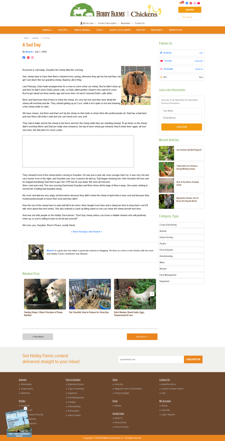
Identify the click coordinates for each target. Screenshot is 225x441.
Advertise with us (169, 384)
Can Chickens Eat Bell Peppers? (189, 150)
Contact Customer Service (172, 388)
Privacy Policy (120, 422)
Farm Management (76, 397)
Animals (46, 30)
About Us (119, 418)
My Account (88, 23)
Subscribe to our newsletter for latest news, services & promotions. (179, 102)
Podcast (140, 30)
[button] (152, 294)
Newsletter (125, 23)
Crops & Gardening (76, 388)
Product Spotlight (122, 393)
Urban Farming (74, 415)
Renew (165, 405)
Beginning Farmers (76, 384)
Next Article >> (142, 336)
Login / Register (168, 414)
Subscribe (190, 9)
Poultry (62, 30)
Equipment (72, 393)
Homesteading (74, 406)
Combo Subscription (107, 23)
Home (26, 38)
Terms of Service (122, 427)
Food (99, 30)
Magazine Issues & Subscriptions (128, 388)
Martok (29, 51)
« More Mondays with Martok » (86, 231)
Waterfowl (25, 393)
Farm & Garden (81, 30)
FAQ (163, 393)
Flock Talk (25, 405)
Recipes (118, 405)
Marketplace (176, 30)
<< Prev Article (38, 336)
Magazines (156, 30)
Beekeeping (26, 384)
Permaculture (73, 410)
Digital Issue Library (120, 30)
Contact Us (140, 23)
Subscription (193, 359)
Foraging (71, 402)
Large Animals (27, 388)
